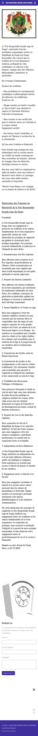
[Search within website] (3, 3)
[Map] (19, 701)
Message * (6, 657)
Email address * (8, 647)
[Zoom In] (33, 710)
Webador (13, 731)
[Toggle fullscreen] (33, 689)
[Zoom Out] (33, 712)
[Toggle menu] (35, 3)
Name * (5, 637)
